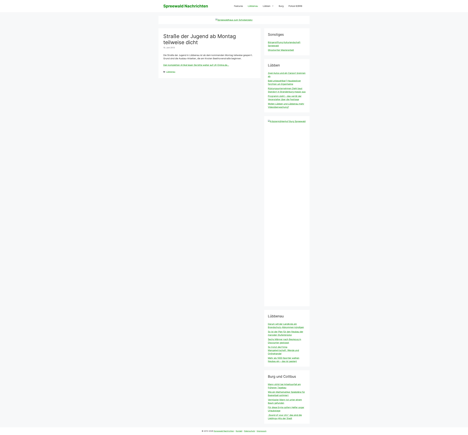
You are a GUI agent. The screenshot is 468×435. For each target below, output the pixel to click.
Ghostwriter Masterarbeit (281, 50)
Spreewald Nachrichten (185, 6)
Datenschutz (249, 431)
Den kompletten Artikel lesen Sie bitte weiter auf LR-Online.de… (196, 65)
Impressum (261, 431)
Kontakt (239, 431)
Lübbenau (253, 6)
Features (238, 6)
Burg (281, 6)
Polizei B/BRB (295, 6)
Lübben (266, 6)
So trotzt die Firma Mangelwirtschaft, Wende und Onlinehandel (283, 350)
